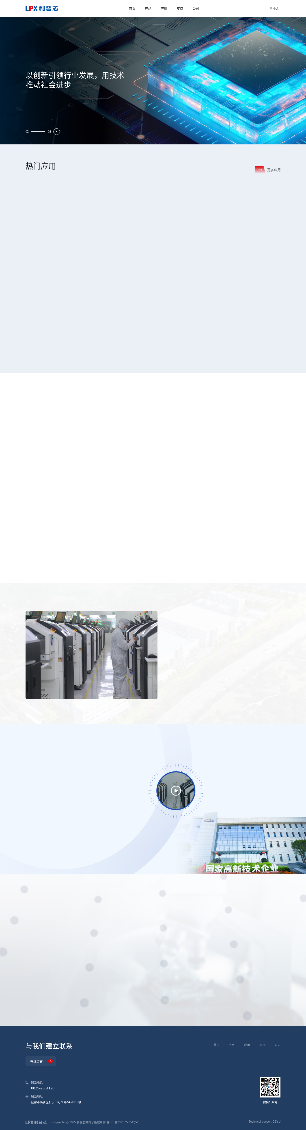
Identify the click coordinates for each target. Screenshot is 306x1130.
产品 (148, 8)
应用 (164, 8)
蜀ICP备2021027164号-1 (122, 1122)
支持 (180, 8)
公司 (196, 8)
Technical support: (264, 1121)
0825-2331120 (42, 1088)
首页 (132, 8)
